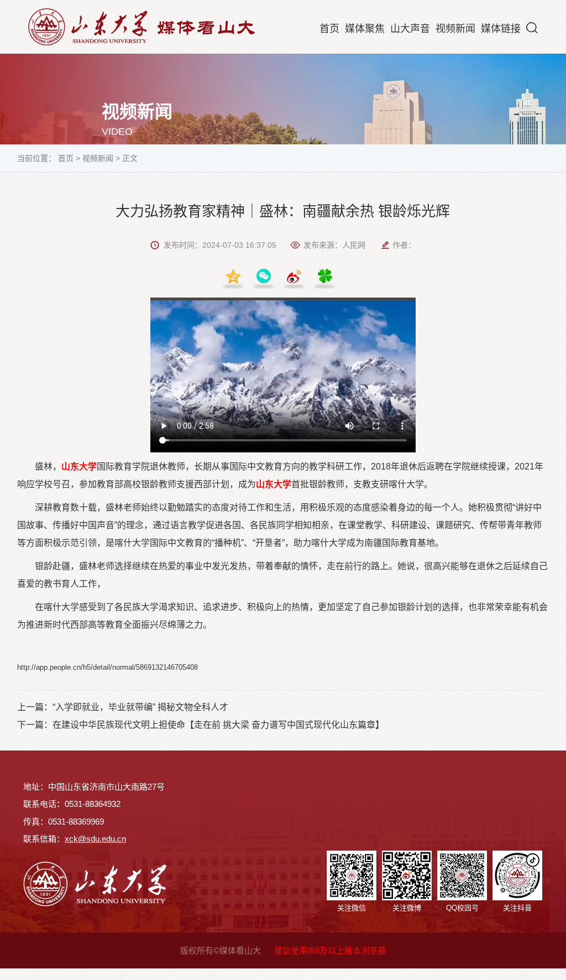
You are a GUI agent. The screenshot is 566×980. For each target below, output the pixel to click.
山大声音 (410, 28)
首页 (329, 28)
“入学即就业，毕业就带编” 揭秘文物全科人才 (140, 707)
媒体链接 (501, 28)
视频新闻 (455, 28)
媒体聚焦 (365, 28)
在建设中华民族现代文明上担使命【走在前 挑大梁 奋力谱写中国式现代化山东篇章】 (218, 724)
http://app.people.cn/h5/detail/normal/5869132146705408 (107, 667)
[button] (532, 27)
